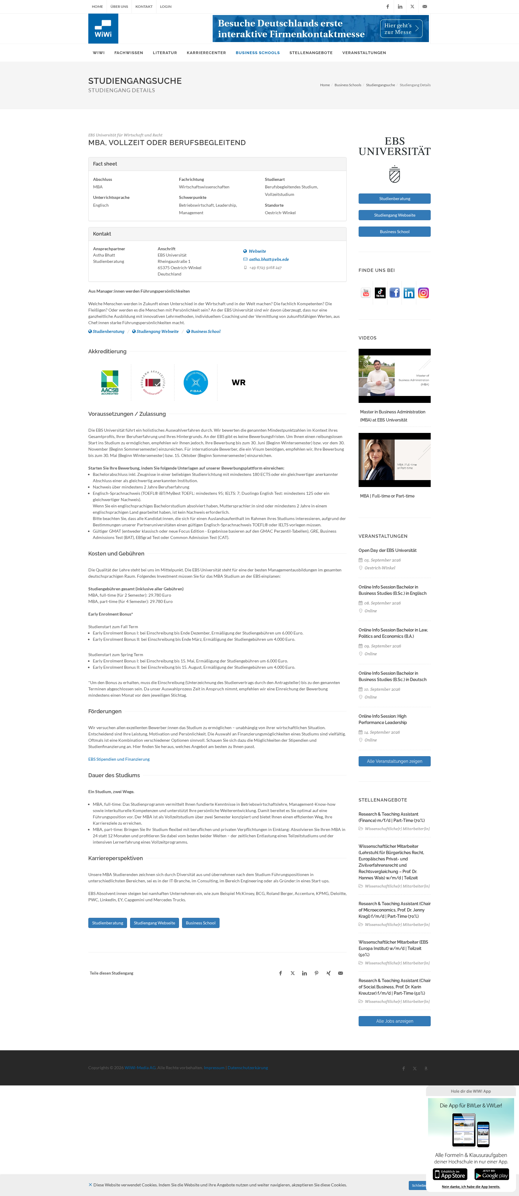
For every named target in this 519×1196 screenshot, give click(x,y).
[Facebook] (388, 6)
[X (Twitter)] (412, 6)
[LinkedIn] (400, 6)
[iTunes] (450, 1173)
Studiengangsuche (380, 85)
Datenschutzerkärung (248, 1067)
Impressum (214, 1067)
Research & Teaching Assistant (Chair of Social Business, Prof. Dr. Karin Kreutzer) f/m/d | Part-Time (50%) (395, 987)
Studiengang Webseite (158, 331)
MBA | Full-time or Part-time (387, 496)
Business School (205, 331)
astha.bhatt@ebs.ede (268, 259)
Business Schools (348, 85)
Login (165, 6)
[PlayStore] (491, 1173)
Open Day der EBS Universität (388, 550)
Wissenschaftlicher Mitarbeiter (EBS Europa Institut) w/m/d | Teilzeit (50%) (393, 948)
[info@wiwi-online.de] (425, 6)
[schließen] (90, 1184)
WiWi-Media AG (140, 1067)
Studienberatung (108, 331)
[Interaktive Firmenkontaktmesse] (321, 28)
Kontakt (144, 6)
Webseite (257, 251)
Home (97, 6)
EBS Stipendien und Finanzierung (119, 759)
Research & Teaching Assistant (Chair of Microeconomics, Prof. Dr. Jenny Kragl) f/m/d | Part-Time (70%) (395, 910)
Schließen (419, 1185)
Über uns (119, 6)
